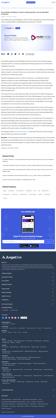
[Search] (52, 2)
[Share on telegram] (8, 54)
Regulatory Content (16, 399)
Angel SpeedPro (21, 328)
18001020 (6, 310)
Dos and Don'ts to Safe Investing (30, 399)
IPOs (39, 190)
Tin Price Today (5, 371)
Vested (19, 332)
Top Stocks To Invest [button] (7, 304)
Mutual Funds (15, 194)
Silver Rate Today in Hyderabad (9, 363)
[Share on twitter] (15, 54)
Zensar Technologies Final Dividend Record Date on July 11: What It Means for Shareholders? (26, 175)
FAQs (28, 401)
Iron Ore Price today (48, 369)
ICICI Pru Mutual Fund (48, 375)
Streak (15, 332)
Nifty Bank (10, 340)
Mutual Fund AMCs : (7, 374)
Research (40, 194)
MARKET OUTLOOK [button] (6, 296)
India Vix (12, 342)
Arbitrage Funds (29, 381)
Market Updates (6, 194)
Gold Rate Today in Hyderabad (9, 359)
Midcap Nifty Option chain (31, 351)
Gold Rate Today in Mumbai (8, 357)
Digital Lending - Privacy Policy (8, 404)
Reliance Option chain (43, 351)
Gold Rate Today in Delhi (21, 357)
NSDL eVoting (20, 406)
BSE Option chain (6, 353)
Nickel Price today (38, 369)
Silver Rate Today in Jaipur (8, 365)
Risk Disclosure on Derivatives (37, 406)
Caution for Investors (6, 408)
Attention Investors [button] (7, 390)
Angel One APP (5, 328)
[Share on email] (23, 54)
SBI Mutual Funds (18, 375)
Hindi (35, 190)
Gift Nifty (18, 342)
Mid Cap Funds (44, 381)
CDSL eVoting (12, 406)
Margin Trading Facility (31, 328)
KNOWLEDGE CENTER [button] (7, 284)
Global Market (29, 190)
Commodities (11, 190)
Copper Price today (6, 369)
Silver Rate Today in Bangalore (24, 363)
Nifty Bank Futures (14, 346)
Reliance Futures (35, 346)
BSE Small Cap (5, 342)
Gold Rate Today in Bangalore (23, 359)
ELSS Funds (5, 381)
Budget (4, 190)
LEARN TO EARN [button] (5, 288)
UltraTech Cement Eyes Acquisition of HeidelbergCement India (18, 179)
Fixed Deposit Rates (47, 328)
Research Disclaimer (6, 399)
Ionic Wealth (12, 323)
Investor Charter (33, 404)
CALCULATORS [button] (5, 280)
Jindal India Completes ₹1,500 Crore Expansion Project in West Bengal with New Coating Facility (27, 165)
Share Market (47, 194)
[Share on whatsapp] (11, 54)
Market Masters (45, 190)
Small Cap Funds (20, 381)
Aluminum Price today (18, 369)
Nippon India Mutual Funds (8, 377)
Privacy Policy (40, 401)
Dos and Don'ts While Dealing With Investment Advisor (14, 401)
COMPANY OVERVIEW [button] (6, 273)
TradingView (24, 332)
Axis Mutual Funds (27, 375)
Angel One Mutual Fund (7, 375)
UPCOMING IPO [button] (5, 299)
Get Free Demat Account (28, 416)
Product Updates (32, 194)
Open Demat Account (31, 2)
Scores (40, 399)
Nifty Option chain (6, 351)
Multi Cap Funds (6, 383)
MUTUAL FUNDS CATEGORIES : (9, 380)
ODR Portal (27, 406)
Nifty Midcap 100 (38, 340)
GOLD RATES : (5, 355)
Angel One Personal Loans (22, 404)
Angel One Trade (13, 328)
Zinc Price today (28, 369)
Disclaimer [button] (5, 395)
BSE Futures (43, 346)
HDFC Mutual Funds (37, 375)
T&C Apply (33, 401)
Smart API (39, 328)
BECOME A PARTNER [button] (6, 292)
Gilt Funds (37, 381)
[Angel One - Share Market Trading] (5, 2)
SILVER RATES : (5, 361)
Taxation (5, 198)
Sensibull (4, 332)
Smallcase (10, 332)
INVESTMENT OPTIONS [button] (7, 277)
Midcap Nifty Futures (25, 346)
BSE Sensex (46, 340)
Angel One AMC (5, 323)
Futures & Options (20, 190)
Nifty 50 (4, 340)
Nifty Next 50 (29, 340)
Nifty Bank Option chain (17, 351)
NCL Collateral (5, 406)
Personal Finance (23, 194)
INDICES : (4, 339)
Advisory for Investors (43, 404)
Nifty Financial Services (19, 340)
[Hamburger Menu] (54, 2)
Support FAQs (14, 310)
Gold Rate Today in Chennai (34, 357)
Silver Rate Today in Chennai (39, 363)
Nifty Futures (5, 346)
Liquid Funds (12, 381)
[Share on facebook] (19, 54)
